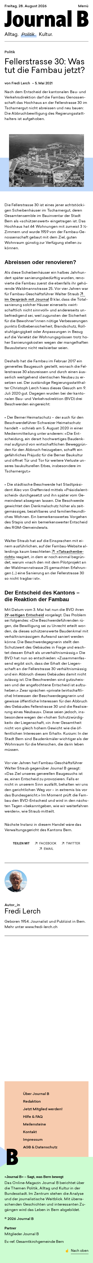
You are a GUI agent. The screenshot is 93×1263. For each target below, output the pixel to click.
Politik (10, 52)
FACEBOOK (47, 843)
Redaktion (32, 1101)
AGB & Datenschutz (40, 1147)
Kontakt (30, 1132)
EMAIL (48, 849)
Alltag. (12, 35)
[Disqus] (46, 1008)
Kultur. (46, 35)
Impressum (33, 1140)
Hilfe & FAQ (33, 1117)
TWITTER (73, 843)
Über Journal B (36, 1094)
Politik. (28, 34)
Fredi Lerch (21, 83)
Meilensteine (34, 1124)
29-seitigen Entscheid (24, 615)
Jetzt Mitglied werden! (43, 1109)
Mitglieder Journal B (22, 1234)
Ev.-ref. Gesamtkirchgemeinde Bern (34, 1242)
